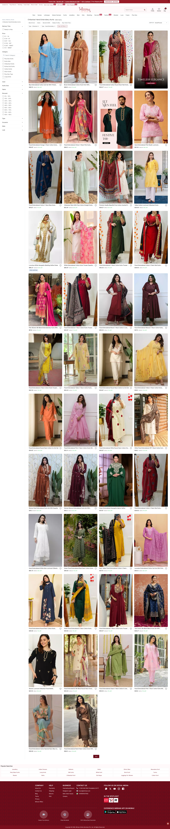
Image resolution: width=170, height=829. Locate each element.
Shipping (51, 791)
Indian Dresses (43, 769)
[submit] (144, 9)
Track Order (27, 4)
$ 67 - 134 (8, 41)
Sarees (40, 15)
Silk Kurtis (71, 772)
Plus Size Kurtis (8, 58)
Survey (41, 4)
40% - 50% (8, 105)
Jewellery (72, 15)
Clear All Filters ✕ (62, 26)
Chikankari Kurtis (9, 64)
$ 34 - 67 (7, 38)
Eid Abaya (99, 775)
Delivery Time (6, 26)
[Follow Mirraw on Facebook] (123, 788)
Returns (51, 793)
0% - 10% (7, 96)
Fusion (127, 15)
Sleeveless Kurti (155, 769)
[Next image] (60, 57)
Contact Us (5, 4)
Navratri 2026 (46, 22)
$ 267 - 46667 (9, 45)
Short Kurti (127, 772)
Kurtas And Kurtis (9, 66)
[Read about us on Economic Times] (106, 800)
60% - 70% (8, 110)
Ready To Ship (56, 22)
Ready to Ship (8, 29)
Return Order (34, 4)
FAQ (50, 796)
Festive (107, 15)
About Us (38, 788)
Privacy (37, 799)
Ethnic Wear (127, 769)
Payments (52, 788)
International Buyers (68, 788)
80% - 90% (8, 114)
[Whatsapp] (106, 788)
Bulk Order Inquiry (50, 5)
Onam (38, 22)
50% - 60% (8, 107)
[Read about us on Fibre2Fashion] (116, 800)
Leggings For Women (127, 775)
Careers (65, 796)
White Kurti (99, 772)
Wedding (89, 15)
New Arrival (32, 22)
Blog (36, 793)
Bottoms (71, 769)
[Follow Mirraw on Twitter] (110, 788)
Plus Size (134, 15)
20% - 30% (8, 100)
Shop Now (46, 80)
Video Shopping (72, 5)
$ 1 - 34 (7, 36)
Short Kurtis (7, 71)
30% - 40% (8, 103)
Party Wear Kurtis (15, 772)
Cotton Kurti (155, 775)
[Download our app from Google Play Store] (110, 812)
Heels (99, 769)
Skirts (42, 775)
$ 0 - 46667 (8, 47)
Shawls (15, 775)
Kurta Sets (7, 61)
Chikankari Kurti (71, 775)
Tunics (155, 772)
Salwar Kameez (56, 15)
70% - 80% (8, 112)
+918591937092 (83, 793)
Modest (116, 15)
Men (78, 15)
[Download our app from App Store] (121, 812)
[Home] (85, 9)
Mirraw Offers (39, 801)
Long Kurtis (7, 76)
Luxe (122, 15)
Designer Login (67, 791)
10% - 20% (8, 98)
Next (96, 756)
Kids (83, 15)
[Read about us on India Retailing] (111, 800)
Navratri (98, 15)
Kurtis (65, 15)
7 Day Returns (12, 4)
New (34, 15)
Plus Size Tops (8, 74)
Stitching (20, 4)
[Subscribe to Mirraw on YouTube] (115, 788)
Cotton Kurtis (8, 69)
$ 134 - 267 (8, 43)
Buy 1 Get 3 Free (66, 22)
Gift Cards (61, 5)
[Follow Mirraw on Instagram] (119, 788)
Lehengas (47, 15)
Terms (37, 796)
